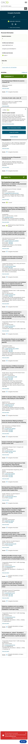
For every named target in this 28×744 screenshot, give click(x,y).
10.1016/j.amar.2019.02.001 (10, 543)
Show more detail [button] (5, 88)
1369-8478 (10, 296)
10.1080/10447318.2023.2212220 (11, 193)
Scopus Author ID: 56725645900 (9, 67)
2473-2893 (10, 476)
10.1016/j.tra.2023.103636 (10, 266)
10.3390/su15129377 (8, 217)
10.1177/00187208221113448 (10, 376)
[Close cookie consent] (25, 109)
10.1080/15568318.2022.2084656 (11, 240)
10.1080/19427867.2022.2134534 (11, 348)
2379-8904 (10, 430)
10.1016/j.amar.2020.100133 (10, 496)
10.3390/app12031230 (9, 404)
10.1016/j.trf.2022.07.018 (9, 294)
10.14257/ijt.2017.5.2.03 (9, 593)
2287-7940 (10, 594)
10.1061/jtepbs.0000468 (9, 473)
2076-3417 (10, 406)
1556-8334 (10, 243)
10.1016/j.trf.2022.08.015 (9, 326)
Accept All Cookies (14, 132)
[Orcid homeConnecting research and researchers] (5, 2)
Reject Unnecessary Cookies (14, 128)
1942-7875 (10, 351)
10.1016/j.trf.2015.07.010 (9, 617)
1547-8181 (10, 379)
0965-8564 (10, 267)
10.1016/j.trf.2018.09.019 (9, 566)
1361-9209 (10, 452)
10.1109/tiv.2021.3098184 (9, 428)
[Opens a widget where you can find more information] (23, 741)
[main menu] (26, 2)
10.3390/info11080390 (9, 521)
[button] (24, 72)
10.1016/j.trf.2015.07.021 (9, 645)
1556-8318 (10, 242)
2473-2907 (10, 475)
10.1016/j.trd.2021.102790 (10, 451)
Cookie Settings (14, 136)
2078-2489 (10, 522)
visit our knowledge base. (10, 736)
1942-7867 (10, 350)
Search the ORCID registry (6, 6)
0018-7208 (10, 378)
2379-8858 (10, 431)
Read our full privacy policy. (8, 124)
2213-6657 (10, 497)
